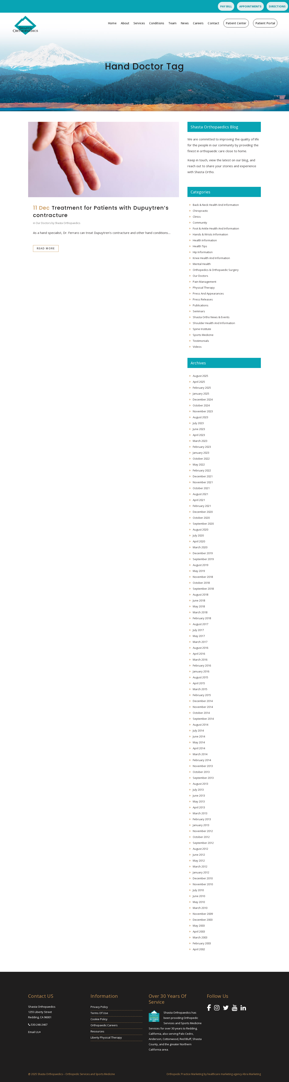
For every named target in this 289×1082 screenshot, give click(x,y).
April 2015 (199, 683)
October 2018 (201, 583)
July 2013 (198, 789)
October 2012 (201, 837)
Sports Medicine (203, 335)
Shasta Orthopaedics (67, 223)
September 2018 (203, 589)
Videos (197, 347)
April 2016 (199, 654)
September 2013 (203, 778)
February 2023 (202, 447)
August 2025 (200, 376)
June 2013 (199, 795)
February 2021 (202, 506)
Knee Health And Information (211, 258)
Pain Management (204, 282)
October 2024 (201, 405)
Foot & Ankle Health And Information (216, 228)
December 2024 (203, 399)
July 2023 (198, 423)
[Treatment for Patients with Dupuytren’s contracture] (103, 159)
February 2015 (202, 695)
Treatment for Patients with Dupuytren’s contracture (101, 211)
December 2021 (203, 476)
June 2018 (199, 600)
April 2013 (199, 807)
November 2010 (203, 884)
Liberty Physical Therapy (106, 1037)
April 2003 (199, 931)
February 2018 (202, 618)
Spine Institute (202, 329)
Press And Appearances (208, 293)
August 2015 (200, 677)
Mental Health (202, 264)
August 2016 (200, 648)
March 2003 (200, 937)
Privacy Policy (99, 1007)
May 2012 (199, 860)
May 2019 (199, 571)
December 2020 (203, 512)
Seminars (199, 311)
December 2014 (203, 701)
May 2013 (199, 801)
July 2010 (198, 890)
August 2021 (200, 494)
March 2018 (200, 612)
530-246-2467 (39, 1024)
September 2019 (203, 559)
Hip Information (203, 252)
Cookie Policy (99, 1019)
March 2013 (200, 813)
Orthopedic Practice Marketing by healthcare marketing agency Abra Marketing (214, 1074)
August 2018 (200, 594)
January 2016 (201, 671)
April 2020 (199, 541)
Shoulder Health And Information (214, 323)
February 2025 (202, 388)
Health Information (205, 240)
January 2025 (201, 393)
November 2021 (203, 482)
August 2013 (200, 784)
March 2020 (200, 547)
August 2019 (200, 565)
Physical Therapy (204, 287)
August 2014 (200, 724)
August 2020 (200, 529)
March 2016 (200, 659)
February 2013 (202, 819)
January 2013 (201, 825)
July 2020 (198, 535)
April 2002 (199, 949)
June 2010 (199, 896)
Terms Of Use (99, 1013)
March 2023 (200, 441)
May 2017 (199, 636)
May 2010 (199, 902)
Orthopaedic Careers (104, 1025)
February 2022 (202, 470)
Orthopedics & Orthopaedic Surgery (216, 270)
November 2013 (203, 766)
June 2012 (199, 855)
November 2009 (203, 914)
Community (200, 222)
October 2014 (201, 713)
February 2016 (202, 665)
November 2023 (203, 411)
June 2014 (199, 736)
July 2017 (198, 630)
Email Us (34, 1032)
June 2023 (199, 429)
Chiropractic (200, 211)
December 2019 (203, 553)
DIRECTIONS (277, 6)
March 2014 (200, 754)
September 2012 (203, 843)
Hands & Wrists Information (210, 234)
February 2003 (202, 943)
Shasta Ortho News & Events (211, 317)
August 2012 (200, 849)
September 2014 (203, 719)
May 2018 (199, 606)
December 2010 (203, 878)
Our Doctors (43, 223)
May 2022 (199, 464)
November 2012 (203, 831)
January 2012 (201, 872)
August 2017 (200, 624)
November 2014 (203, 707)
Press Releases (203, 299)
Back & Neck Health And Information (216, 205)
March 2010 (200, 908)
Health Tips (200, 246)
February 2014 (202, 760)
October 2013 (201, 772)
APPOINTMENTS (250, 6)
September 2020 (203, 523)
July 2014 (198, 730)
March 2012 (200, 866)
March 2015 (200, 689)
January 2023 (201, 453)
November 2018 (203, 577)
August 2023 (200, 417)
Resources (97, 1031)
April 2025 (199, 382)
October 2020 (201, 518)
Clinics (197, 217)
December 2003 (203, 920)
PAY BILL (226, 6)
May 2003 (199, 925)
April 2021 (199, 500)
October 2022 (201, 458)
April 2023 (199, 435)
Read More (46, 248)
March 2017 (200, 642)
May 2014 (199, 742)
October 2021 (201, 488)
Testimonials (201, 341)
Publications (200, 305)
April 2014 (199, 748)
